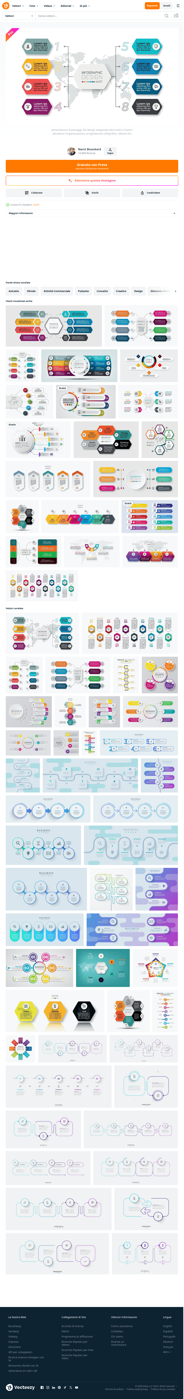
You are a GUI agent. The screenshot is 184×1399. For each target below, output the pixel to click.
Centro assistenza (120, 1324)
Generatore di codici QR (22, 1369)
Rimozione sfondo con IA (23, 1364)
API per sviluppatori (20, 1350)
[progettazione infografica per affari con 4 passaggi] (86, 400)
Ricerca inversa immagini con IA (23, 1357)
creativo (121, 289)
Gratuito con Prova (90, 164)
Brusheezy (14, 1324)
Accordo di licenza (71, 1324)
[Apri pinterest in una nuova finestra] (59, 1385)
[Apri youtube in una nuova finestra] (76, 1385)
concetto (102, 289)
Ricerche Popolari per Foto (73, 1350)
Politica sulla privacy (134, 1387)
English (165, 1324)
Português (167, 1335)
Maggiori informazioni (21, 211)
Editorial (66, 6)
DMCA (64, 1329)
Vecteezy (13, 1329)
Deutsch (166, 1340)
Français (166, 1345)
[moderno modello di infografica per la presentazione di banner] (92, 550)
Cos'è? (36, 203)
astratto (14, 289)
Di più (83, 6)
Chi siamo (115, 1335)
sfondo (31, 289)
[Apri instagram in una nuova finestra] (47, 1385)
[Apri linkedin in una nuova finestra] (53, 1385)
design (138, 289)
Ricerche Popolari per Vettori (73, 1341)
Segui (109, 151)
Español (165, 1329)
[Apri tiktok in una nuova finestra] (65, 1385)
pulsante (83, 289)
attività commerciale (57, 289)
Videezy (12, 1335)
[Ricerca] (164, 16)
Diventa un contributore (116, 1341)
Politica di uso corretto (160, 1387)
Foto (32, 6)
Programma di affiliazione (76, 1335)
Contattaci (115, 1329)
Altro (164, 1350)
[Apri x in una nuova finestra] (70, 1385)
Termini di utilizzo (111, 1387)
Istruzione (14, 1345)
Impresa (13, 1340)
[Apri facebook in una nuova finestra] (42, 1385)
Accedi (164, 5)
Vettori (16, 6)
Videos (48, 6)
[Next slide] (170, 289)
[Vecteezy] (5, 5)
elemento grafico (161, 289)
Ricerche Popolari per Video (73, 1358)
